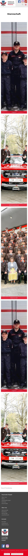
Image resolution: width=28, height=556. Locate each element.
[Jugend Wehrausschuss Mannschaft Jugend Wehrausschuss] (14, 254)
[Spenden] (26, 1)
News (3, 498)
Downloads (5, 503)
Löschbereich (5, 515)
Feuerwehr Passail (7, 494)
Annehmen (7, 554)
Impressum (5, 523)
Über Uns (4, 497)
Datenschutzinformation (17, 554)
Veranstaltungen (6, 500)
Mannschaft (5, 510)
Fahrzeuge (4, 513)
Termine (4, 502)
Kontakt (4, 519)
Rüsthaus (4, 511)
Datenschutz (5, 524)
